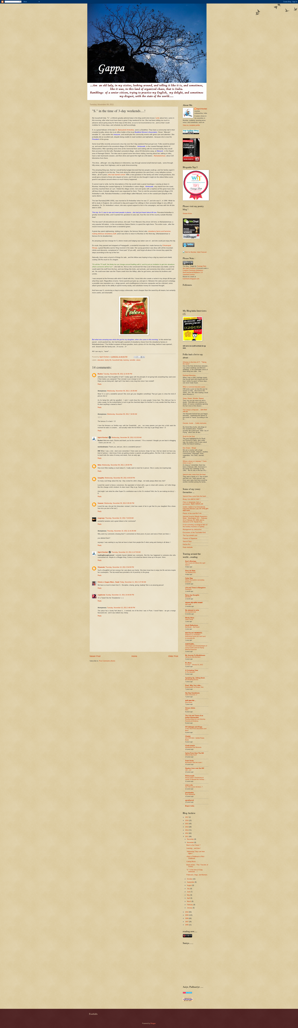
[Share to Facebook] (141, 357)
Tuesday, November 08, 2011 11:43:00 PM (117, 374)
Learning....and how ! (193, 848)
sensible (132, 360)
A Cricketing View (191, 670)
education (100, 360)
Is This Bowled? (190, 672)
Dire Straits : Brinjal (189, 448)
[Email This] (135, 357)
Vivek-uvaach (190, 745)
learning (126, 360)
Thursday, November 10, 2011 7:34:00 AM (119, 518)
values (138, 360)
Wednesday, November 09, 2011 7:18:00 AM (122, 414)
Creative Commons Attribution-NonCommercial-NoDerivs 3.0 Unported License (193, 272)
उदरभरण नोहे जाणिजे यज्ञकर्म (193, 602)
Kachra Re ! (187, 544)
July (188, 888)
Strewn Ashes (187, 213)
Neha (99, 465)
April (188, 898)
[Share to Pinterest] (144, 357)
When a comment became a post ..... (195, 387)
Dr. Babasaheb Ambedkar (124, 130)
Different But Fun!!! (191, 755)
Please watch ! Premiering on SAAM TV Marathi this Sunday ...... (196, 778)
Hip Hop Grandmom (192, 693)
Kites (186, 710)
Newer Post (95, 656)
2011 (187, 836)
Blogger (153, 1023)
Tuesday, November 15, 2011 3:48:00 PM (121, 607)
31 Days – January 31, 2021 (194, 664)
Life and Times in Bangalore (195, 587)
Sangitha (101, 478)
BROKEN (188, 597)
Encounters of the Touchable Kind (194, 532)
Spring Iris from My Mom (192, 657)
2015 (187, 823)
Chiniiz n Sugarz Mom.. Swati (108, 582)
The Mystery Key (190, 572)
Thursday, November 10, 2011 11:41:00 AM (121, 531)
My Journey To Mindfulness (195, 655)
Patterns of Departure (190, 538)
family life (108, 360)
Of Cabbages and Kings (193, 727)
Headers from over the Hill (194, 768)
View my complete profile (191, 125)
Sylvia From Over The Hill (194, 753)
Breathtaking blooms (191, 679)
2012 (187, 833)
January (190, 908)
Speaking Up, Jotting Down (195, 678)
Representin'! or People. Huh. (194, 687)
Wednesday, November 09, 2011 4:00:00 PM (120, 478)
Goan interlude (188, 547)
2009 (187, 915)
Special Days (187, 541)
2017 (187, 817)
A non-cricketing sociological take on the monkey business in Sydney (195, 525)
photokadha (189, 793)
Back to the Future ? (193, 845)
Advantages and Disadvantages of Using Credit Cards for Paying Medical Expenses (196, 647)
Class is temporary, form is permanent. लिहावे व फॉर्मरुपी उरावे (193, 503)
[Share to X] (139, 357)
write (157, 118)
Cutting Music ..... (192, 861)
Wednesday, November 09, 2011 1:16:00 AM (122, 391)
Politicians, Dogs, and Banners (196, 875)
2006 (187, 925)
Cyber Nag (189, 578)
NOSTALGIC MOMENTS (193, 633)
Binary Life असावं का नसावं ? (191, 499)
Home (134, 656)
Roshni (100, 374)
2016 (187, 820)
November (190, 842)
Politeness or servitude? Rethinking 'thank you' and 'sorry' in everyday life (195, 636)
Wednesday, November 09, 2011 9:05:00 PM (119, 503)
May (188, 895)
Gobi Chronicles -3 (191, 695)
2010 (187, 912)
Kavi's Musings (190, 561)
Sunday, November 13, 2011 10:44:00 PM (120, 595)
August (189, 885)
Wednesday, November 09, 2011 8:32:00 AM (126, 437)
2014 (187, 827)
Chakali (188, 736)
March (189, 901)
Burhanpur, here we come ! (193, 762)
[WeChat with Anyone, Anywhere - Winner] (191, 238)
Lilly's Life (189, 785)
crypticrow (101, 595)
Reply (100, 384)
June (189, 892)
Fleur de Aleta (190, 571)
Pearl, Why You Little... (193, 685)
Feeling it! (188, 589)
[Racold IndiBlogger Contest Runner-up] (191, 161)
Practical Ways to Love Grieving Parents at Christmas (195, 720)
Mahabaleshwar (159, 156)
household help (117, 360)
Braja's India (189, 806)
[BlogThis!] (137, 357)
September (191, 882)
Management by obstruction (192, 529)
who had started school (116, 175)
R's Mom (188, 663)
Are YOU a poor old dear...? (194, 787)
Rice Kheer (188, 702)
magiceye (101, 518)
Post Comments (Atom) (107, 661)
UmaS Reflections (191, 625)
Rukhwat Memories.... (190, 375)
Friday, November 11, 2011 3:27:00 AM (133, 582)
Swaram (100, 503)
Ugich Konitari (103, 437)
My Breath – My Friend (192, 627)
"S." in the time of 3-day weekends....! (194, 870)
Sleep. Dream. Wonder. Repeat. (193, 398)
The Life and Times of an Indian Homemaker (194, 716)
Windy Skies (189, 618)
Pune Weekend (190, 794)
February (190, 905)
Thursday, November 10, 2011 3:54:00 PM (119, 567)
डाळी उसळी (188, 604)
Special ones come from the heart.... (195, 474)
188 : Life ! (188, 770)
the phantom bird (190, 612)
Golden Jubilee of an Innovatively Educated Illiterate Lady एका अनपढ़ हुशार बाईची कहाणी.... (195, 508)
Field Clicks (189, 761)
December (190, 839)
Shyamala (101, 567)
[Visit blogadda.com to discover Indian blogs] (187, 993)
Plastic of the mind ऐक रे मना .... (193, 513)
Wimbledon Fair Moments (193, 747)
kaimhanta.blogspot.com (191, 279)
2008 (187, 918)
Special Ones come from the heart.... (195, 496)
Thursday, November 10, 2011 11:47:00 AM (126, 552)
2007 (187, 922)
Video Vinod (189, 619)
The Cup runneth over (190, 535)
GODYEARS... (190, 644)
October (190, 879)
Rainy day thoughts (192, 595)
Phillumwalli (189, 776)
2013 (187, 830)
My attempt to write (192, 610)
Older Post (173, 656)
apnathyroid (189, 800)
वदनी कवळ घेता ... (190, 700)
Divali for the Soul (189, 436)
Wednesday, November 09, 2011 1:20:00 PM (117, 465)
